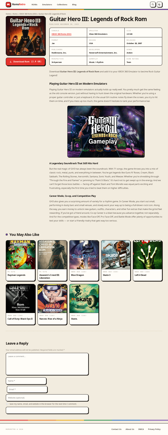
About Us (130, 429)
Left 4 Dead (140, 274)
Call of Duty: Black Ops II (20, 318)
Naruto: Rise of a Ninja (50, 318)
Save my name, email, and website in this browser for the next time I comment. (43, 404)
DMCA (141, 429)
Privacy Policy (154, 429)
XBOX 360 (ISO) (78, 272)
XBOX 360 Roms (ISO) (28, 14)
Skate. (74, 318)
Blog (74, 4)
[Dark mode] (159, 4)
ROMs (34, 4)
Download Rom (27, 61)
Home (8, 14)
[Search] (153, 4)
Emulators (47, 4)
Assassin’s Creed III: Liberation (49, 276)
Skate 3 (106, 274)
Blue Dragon (77, 274)
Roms (15, 14)
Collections (62, 4)
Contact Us (116, 429)
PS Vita (11, 272)
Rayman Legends (16, 274)
